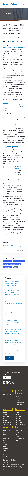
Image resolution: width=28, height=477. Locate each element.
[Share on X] (15, 41)
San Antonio (18, 423)
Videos (4, 434)
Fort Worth (18, 417)
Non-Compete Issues (7, 267)
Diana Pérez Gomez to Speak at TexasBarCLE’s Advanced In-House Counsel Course (14, 352)
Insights (5, 415)
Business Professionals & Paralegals (19, 438)
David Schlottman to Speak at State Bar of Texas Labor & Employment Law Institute (12, 283)
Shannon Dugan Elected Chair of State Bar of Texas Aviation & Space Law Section (13, 313)
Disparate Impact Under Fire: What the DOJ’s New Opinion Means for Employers (14, 303)
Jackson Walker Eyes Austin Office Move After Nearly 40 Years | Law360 (13, 322)
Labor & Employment (7, 261)
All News (5, 413)
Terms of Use (5, 464)
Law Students (18, 434)
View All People (7, 394)
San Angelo (18, 421)
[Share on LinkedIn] (13, 41)
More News (9, 358)
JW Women (5, 442)
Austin (17, 413)
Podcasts (5, 421)
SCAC (20, 468)
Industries (18, 400)
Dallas (17, 415)
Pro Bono (5, 444)
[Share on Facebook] (17, 41)
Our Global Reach (20, 425)
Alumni (4, 446)
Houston (15, 267)
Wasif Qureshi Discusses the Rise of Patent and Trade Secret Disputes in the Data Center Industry (13, 332)
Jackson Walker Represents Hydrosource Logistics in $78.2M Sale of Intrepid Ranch (13, 342)
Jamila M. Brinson (19, 117)
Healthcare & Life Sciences (19, 261)
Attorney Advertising (13, 468)
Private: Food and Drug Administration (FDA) (11, 264)
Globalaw (5, 448)
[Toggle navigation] (23, 4)
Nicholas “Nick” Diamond (16, 47)
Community (5, 436)
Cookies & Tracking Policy (15, 464)
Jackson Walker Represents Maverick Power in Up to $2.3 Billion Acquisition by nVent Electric (12, 293)
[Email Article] (19, 41)
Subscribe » (7, 377)
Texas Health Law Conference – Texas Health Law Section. (14, 109)
